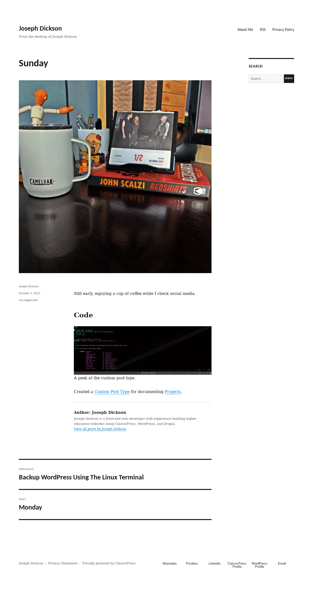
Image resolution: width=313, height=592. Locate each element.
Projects (173, 391)
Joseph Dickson (40, 28)
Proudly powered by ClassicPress (109, 563)
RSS (263, 30)
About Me (245, 30)
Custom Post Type (112, 391)
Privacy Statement (63, 563)
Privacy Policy (283, 30)
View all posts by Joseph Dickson (100, 429)
